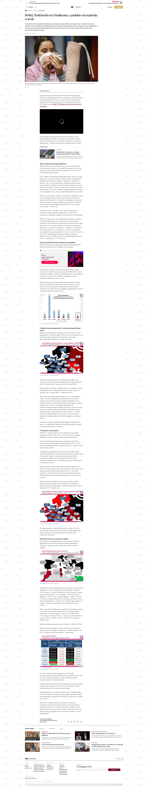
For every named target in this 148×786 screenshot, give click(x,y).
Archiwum (49, 769)
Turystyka (30, 10)
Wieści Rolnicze (63, 772)
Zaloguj (118, 7)
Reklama (49, 765)
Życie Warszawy (63, 774)
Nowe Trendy (41, 10)
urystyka (78, 7)
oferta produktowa (48, 781)
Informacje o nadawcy (39, 769)
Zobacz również (29, 728)
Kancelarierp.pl (63, 771)
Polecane (41, 728)
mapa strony (28, 781)
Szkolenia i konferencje (30, 778)
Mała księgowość (63, 769)
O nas (26, 765)
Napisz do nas (28, 768)
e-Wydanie (109, 7)
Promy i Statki (94, 742)
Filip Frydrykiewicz (44, 91)
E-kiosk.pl (61, 765)
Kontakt (27, 766)
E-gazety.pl (62, 766)
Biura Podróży (44, 731)
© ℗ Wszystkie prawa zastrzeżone (48, 720)
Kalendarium (37, 781)
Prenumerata (50, 768)
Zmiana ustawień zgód (39, 766)
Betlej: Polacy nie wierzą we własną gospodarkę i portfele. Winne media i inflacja (68, 153)
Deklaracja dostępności (39, 771)
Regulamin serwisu (38, 768)
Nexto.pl (61, 768)
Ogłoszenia (49, 766)
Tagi (61, 728)
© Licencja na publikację (46, 719)
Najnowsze (52, 728)
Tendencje (35, 10)
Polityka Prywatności (39, 765)
